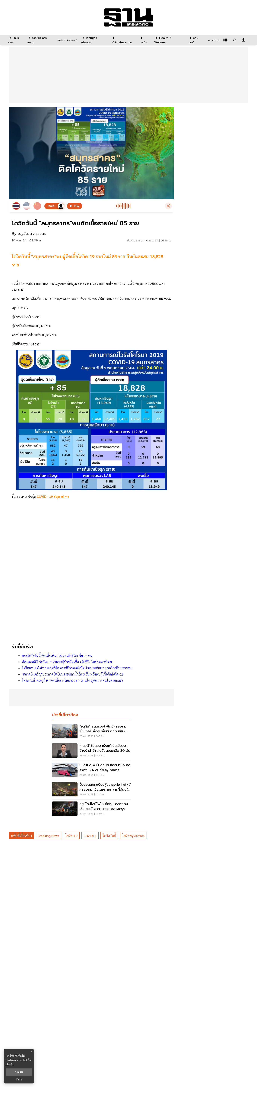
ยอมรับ (19, 1072)
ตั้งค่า (19, 1079)
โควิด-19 (71, 835)
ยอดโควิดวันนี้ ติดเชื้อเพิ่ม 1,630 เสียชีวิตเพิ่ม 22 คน (57, 655)
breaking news (48, 835)
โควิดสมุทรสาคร (133, 835)
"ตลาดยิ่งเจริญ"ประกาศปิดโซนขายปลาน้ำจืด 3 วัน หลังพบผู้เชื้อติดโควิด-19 (73, 674)
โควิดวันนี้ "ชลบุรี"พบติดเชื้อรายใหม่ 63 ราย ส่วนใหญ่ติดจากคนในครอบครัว (72, 680)
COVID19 (90, 835)
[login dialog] (243, 40)
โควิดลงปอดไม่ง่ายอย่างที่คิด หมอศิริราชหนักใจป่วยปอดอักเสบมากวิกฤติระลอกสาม (77, 668)
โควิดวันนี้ (109, 835)
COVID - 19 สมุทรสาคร (53, 496)
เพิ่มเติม (10, 1064)
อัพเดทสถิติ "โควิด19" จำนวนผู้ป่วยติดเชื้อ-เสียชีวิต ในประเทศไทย (67, 662)
